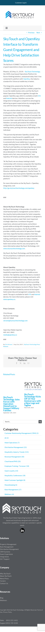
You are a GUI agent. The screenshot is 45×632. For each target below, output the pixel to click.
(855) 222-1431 (12, 620)
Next (38, 33)
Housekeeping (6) (11, 485)
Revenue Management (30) (14, 457)
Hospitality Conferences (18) (15, 475)
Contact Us (4, 583)
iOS (39, 96)
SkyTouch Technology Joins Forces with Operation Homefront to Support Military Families (11, 404)
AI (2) (7, 438)
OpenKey (26, 79)
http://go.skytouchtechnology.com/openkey (18, 188)
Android (9, 98)
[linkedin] (22, 530)
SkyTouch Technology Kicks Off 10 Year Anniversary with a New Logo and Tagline (32, 400)
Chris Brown (8, 344)
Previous (31, 33)
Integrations (4, 557)
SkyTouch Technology (32, 72)
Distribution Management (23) (16, 447)
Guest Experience (6, 554)
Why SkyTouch (5, 574)
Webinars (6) (9, 494)
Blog (1, 598)
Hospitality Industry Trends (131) (17, 452)
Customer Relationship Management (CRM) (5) (22, 433)
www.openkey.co (9, 299)
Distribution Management (9, 549)
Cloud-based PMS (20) (13, 461)
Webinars (3, 600)
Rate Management (6, 547)
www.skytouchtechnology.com (14, 248)
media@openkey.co (10, 335)
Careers (3, 581)
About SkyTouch (5, 576)
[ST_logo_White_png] (22, 504)
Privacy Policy (7, 612)
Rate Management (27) (13, 490)
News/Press (4, 578)
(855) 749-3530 (12, 623)
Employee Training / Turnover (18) (17, 466)
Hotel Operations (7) (12, 443)
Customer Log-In (21, 3)
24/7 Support (5, 559)
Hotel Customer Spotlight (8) (15, 480)
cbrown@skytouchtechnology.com (15, 321)
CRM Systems (5, 552)
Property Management (8, 544)
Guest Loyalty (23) (11, 471)
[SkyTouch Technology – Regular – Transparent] (19, 9)
